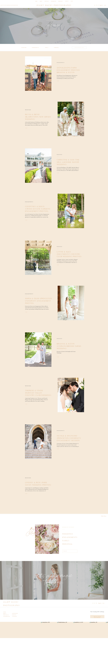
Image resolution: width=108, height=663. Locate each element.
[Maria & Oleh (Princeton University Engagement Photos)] (71, 303)
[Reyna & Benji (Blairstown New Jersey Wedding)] (71, 119)
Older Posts (103, 516)
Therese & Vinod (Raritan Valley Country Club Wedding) (38, 392)
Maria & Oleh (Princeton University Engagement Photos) (38, 300)
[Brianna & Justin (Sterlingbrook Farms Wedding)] (38, 349)
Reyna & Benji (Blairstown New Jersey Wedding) (38, 116)
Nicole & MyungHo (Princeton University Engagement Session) (69, 438)
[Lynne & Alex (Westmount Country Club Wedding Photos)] (38, 257)
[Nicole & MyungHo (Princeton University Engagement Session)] (38, 441)
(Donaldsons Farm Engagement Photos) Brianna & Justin (68, 70)
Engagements (60, 62)
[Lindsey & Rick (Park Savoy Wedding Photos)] (71, 487)
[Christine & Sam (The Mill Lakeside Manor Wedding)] (38, 165)
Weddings (28, 109)
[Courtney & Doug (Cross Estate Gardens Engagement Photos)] (71, 211)
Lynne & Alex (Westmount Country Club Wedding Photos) (69, 254)
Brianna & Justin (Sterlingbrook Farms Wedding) (69, 346)
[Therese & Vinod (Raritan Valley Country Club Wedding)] (71, 395)
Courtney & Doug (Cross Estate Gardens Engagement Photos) (37, 208)
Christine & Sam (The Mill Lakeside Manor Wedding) (68, 162)
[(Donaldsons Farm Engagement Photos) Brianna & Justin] (38, 73)
